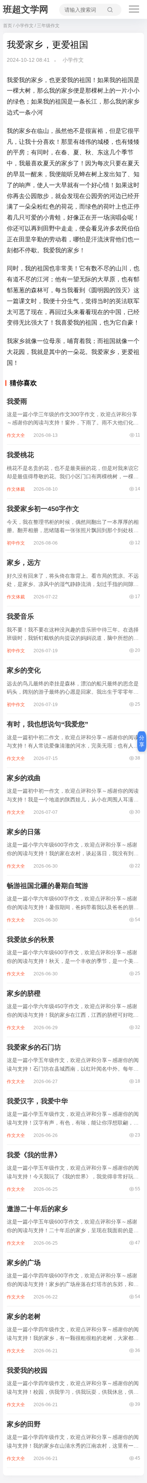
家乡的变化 (24, 670)
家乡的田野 (24, 1424)
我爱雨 (17, 401)
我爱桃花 (20, 455)
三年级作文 (48, 25)
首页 (7, 25)
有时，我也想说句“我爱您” (47, 724)
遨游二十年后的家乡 (37, 1209)
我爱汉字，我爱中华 (37, 1101)
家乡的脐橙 (24, 993)
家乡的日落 (24, 832)
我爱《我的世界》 (34, 1155)
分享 (141, 741)
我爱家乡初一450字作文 (43, 509)
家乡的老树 (24, 1316)
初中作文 (16, 543)
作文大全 (16, 435)
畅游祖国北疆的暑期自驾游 (47, 885)
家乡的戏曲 (24, 778)
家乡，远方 (24, 562)
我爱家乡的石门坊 (34, 1047)
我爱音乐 (20, 616)
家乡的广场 (24, 1262)
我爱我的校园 (27, 1370)
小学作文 (24, 25)
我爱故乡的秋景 (30, 939)
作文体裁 (16, 489)
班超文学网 (25, 9)
